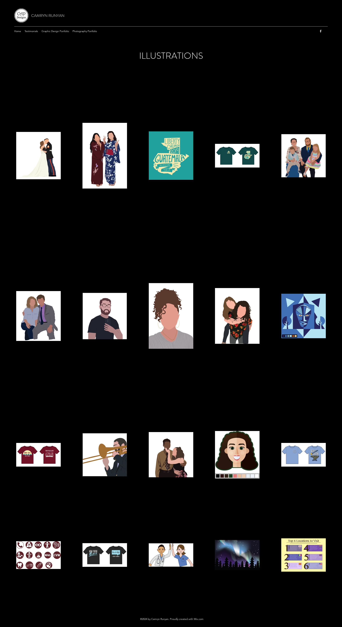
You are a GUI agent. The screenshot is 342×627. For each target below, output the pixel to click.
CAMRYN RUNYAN (47, 15)
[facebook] (320, 31)
